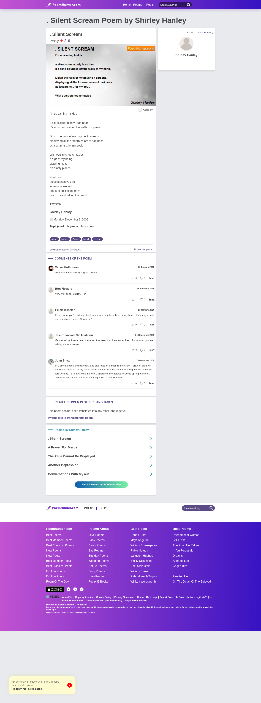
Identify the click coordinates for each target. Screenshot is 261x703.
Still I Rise (179, 540)
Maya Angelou (139, 540)
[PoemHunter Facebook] (68, 589)
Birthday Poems (98, 555)
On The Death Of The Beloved (192, 581)
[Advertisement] (53, 666)
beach (86, 239)
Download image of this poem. (65, 249)
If (173, 571)
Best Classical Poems (60, 545)
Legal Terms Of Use (135, 600)
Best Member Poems (59, 540)
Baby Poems (96, 540)
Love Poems (96, 534)
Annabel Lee (181, 560)
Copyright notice (84, 597)
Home (127, 4)
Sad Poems (95, 550)
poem (54, 239)
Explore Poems (56, 571)
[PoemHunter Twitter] (75, 589)
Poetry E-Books (98, 581)
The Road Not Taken (186, 545)
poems (64, 239)
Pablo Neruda (139, 550)
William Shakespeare (143, 545)
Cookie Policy (104, 597)
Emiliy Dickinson (141, 560)
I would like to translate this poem (70, 417)
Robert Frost (138, 534)
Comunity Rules (95, 600)
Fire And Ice (180, 576)
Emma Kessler (65, 309)
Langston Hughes (141, 555)
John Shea (62, 360)
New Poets (53, 555)
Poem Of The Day (57, 581)
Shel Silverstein (140, 565)
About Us (67, 597)
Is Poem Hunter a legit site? (191, 597)
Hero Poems (96, 576)
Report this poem (143, 249)
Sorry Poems (96, 571)
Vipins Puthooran (67, 267)
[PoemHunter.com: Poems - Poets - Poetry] (63, 5)
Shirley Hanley (61, 212)
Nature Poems (97, 565)
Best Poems (53, 534)
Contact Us (143, 597)
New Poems (54, 550)
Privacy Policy (114, 600)
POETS (102, 508)
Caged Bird (180, 565)
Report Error (166, 597)
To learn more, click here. (27, 688)
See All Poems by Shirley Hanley (101, 484)
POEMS (89, 508)
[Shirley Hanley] (186, 44)
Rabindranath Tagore (143, 576)
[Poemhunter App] (55, 589)
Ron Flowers (63, 288)
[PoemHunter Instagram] (82, 589)
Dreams (178, 555)
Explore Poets (55, 576)
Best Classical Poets (59, 565)
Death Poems (97, 545)
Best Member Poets (58, 560)
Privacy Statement (124, 597)
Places (75, 239)
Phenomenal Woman (186, 534)
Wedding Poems (98, 560)
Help (154, 597)
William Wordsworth (143, 581)
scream (97, 239)
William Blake (139, 571)
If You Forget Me (183, 550)
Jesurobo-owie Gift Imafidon (74, 335)
